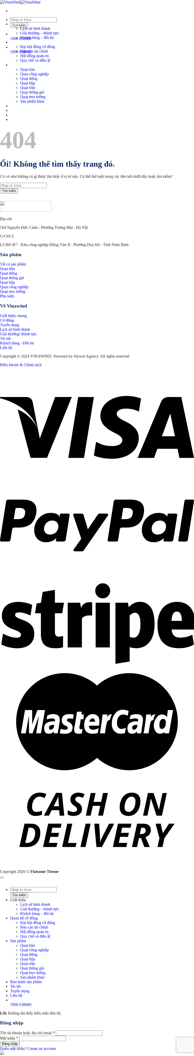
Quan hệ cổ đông (24, 42)
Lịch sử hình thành (35, 28)
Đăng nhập (10, 1044)
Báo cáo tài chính (34, 51)
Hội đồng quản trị (34, 56)
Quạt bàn (27, 69)
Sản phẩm (18, 65)
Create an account (41, 1048)
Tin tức (15, 110)
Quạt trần (27, 87)
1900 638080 (20, 1004)
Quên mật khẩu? (13, 1048)
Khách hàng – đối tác (37, 37)
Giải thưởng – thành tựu (39, 33)
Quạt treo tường (32, 97)
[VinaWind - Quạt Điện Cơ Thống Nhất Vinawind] (20, 2)
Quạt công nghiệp (34, 74)
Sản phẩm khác (32, 101)
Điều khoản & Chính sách (21, 365)
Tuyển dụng (19, 115)
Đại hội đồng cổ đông (37, 47)
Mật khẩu (9, 1038)
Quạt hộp (27, 83)
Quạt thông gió (32, 92)
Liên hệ (16, 119)
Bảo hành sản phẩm (26, 106)
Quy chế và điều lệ (35, 60)
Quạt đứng (28, 78)
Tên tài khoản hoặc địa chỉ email (27, 1033)
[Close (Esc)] (2, 877)
